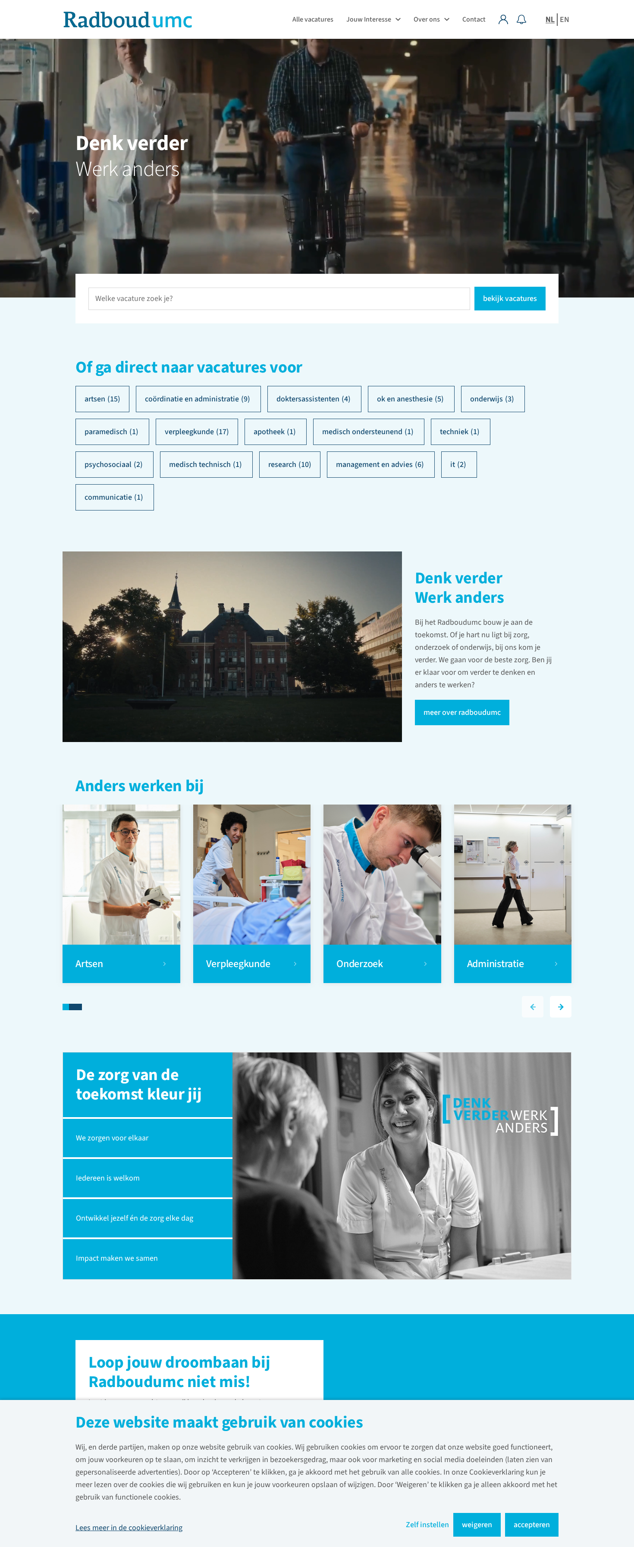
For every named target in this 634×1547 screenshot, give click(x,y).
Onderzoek (360, 964)
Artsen (90, 964)
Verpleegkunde (238, 964)
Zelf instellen (427, 1524)
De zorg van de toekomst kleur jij (138, 1084)
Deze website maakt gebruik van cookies (219, 1423)
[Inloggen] (508, 19)
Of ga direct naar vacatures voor (188, 367)
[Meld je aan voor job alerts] (521, 19)
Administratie (495, 964)
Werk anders (127, 169)
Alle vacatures (312, 19)
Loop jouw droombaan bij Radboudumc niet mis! (179, 1373)
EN (564, 19)
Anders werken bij (139, 787)
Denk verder (131, 144)
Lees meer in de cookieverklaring (128, 1527)
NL (550, 19)
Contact (474, 19)
